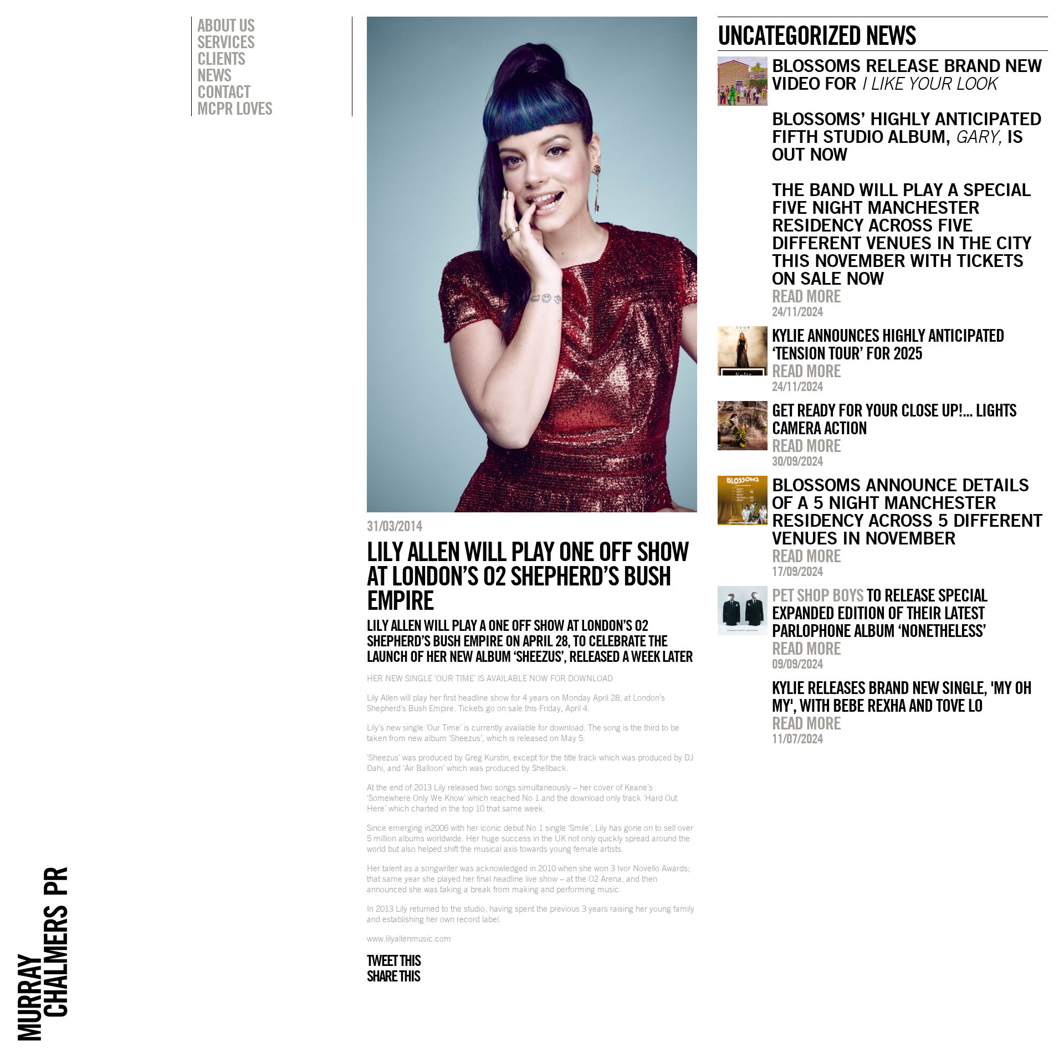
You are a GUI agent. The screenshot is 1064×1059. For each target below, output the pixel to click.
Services (225, 41)
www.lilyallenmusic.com (409, 938)
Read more (806, 296)
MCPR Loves (234, 108)
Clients (221, 58)
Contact (223, 91)
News (214, 75)
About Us (225, 25)
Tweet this (393, 960)
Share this (393, 976)
